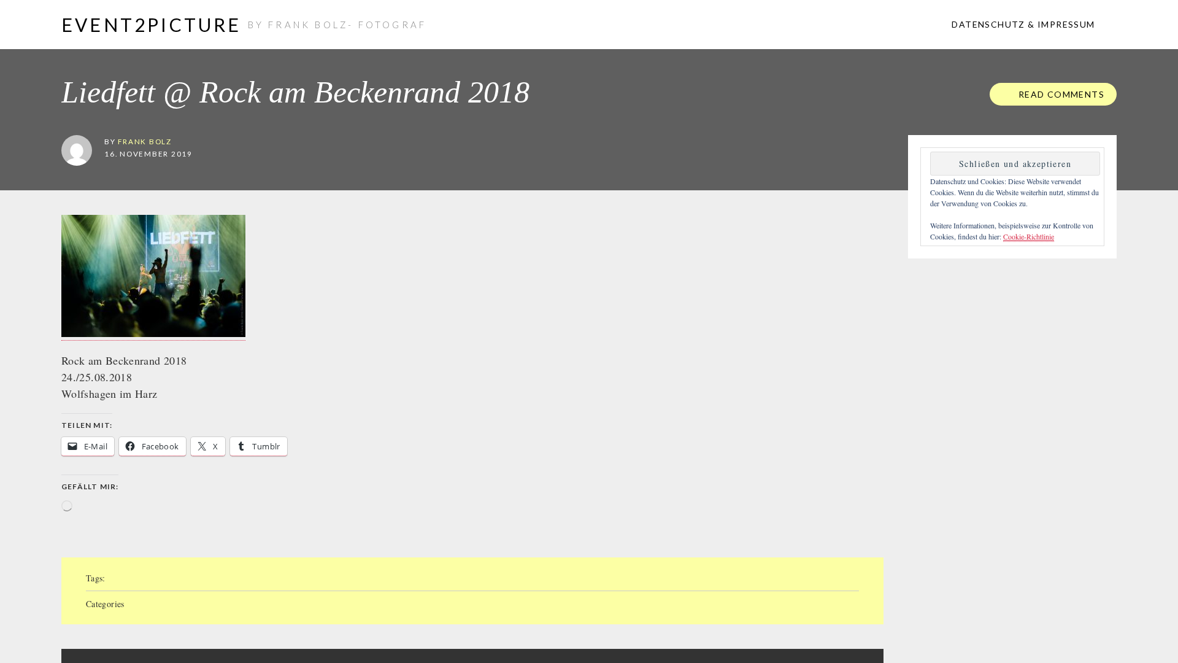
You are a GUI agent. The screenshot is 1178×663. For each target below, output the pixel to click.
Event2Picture (151, 25)
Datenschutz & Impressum (1022, 24)
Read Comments (1059, 94)
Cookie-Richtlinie (1028, 236)
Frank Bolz (145, 141)
